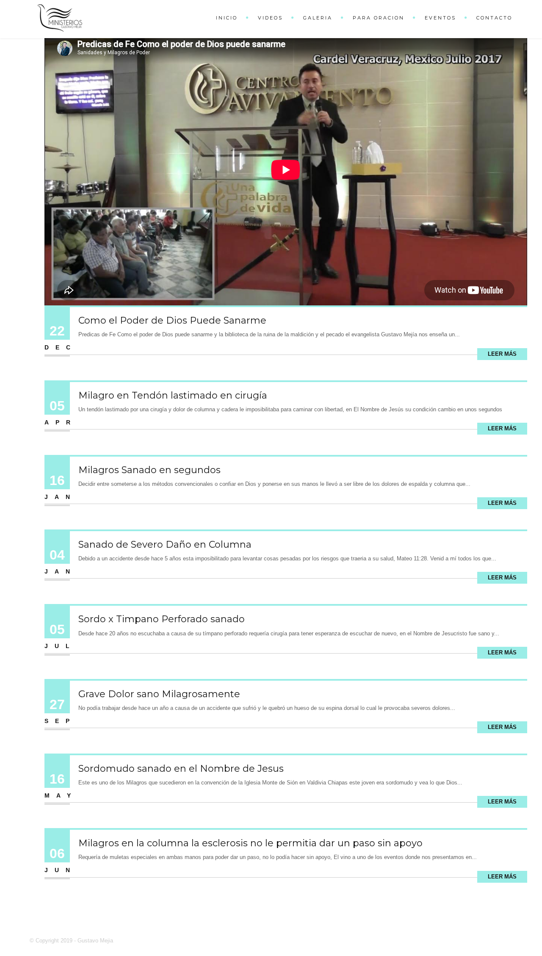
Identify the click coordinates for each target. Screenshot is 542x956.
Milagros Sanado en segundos (149, 470)
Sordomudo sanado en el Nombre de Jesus (181, 768)
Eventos (440, 18)
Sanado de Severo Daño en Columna (165, 544)
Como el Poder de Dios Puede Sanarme (172, 320)
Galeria (317, 18)
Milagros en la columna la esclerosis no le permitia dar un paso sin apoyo (250, 843)
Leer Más (502, 354)
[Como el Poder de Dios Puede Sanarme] (285, 169)
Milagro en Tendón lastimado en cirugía (172, 395)
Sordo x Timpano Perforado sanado (161, 619)
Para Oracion (378, 18)
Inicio (227, 18)
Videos (270, 18)
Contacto (494, 18)
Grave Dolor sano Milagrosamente (159, 694)
